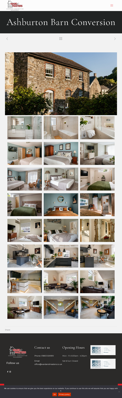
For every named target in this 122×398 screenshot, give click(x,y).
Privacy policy (64, 394)
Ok (55, 394)
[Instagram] (10, 372)
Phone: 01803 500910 (44, 356)
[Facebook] (7, 372)
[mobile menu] (112, 5)
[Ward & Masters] (14, 5)
